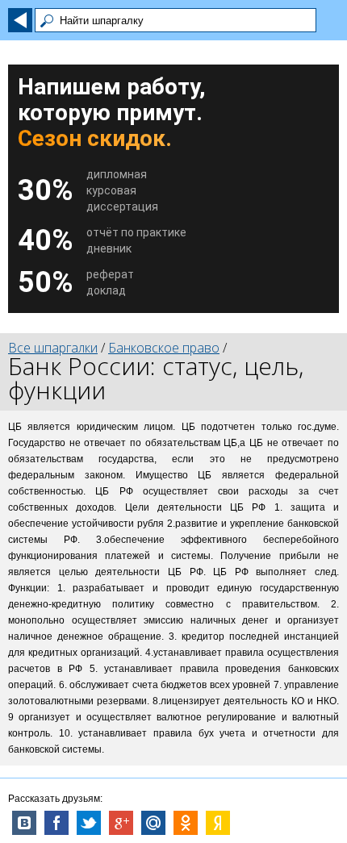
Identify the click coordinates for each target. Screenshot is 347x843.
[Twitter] (89, 823)
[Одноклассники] (186, 823)
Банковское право (163, 348)
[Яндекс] (218, 823)
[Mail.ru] (153, 823)
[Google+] (121, 823)
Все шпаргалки (53, 348)
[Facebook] (56, 823)
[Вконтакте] (24, 823)
